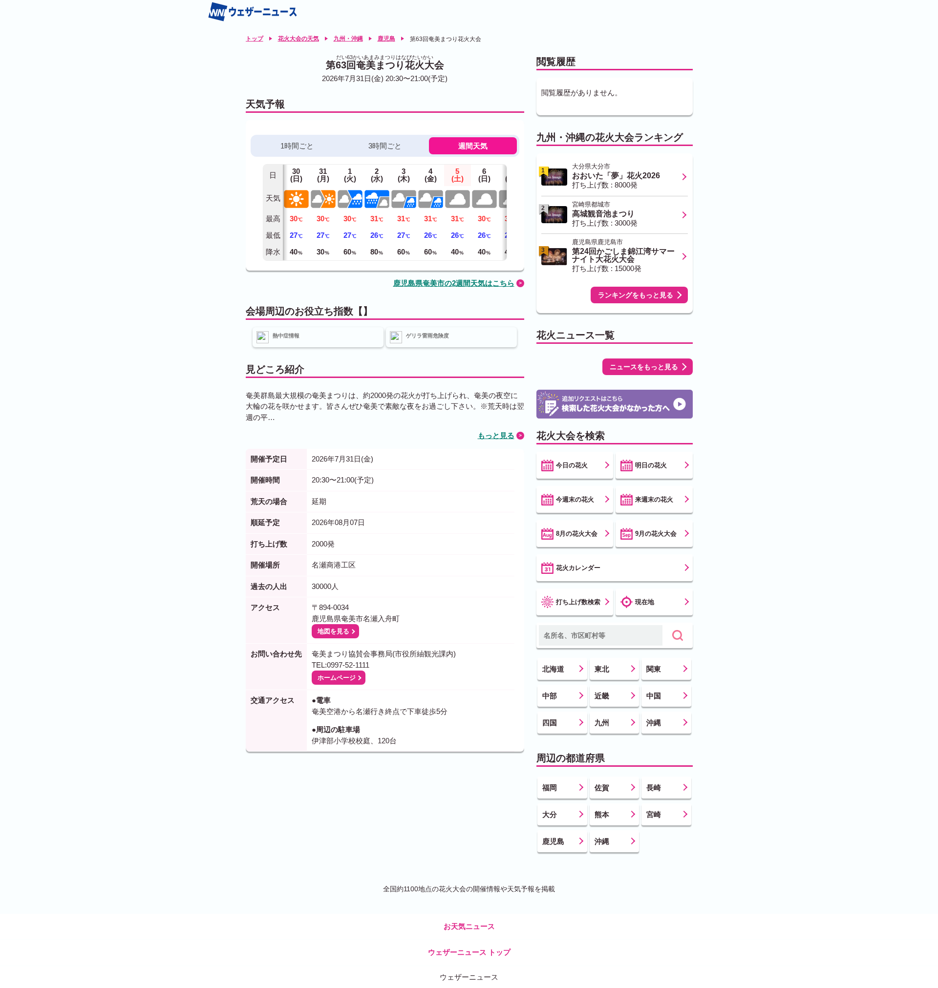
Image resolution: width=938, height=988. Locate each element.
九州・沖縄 (348, 38)
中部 (549, 696)
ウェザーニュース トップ (469, 952)
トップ (254, 38)
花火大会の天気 (298, 38)
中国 (653, 696)
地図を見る (333, 631)
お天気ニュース (469, 926)
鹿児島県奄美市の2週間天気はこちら (453, 283)
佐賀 (602, 787)
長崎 (653, 787)
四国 (549, 722)
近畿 (602, 696)
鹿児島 (386, 38)
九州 (602, 722)
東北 (602, 669)
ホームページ (337, 677)
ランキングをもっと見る (635, 295)
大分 (549, 814)
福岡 (549, 787)
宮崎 (653, 814)
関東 (653, 669)
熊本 (602, 814)
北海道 (553, 669)
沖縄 (653, 722)
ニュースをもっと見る (644, 367)
